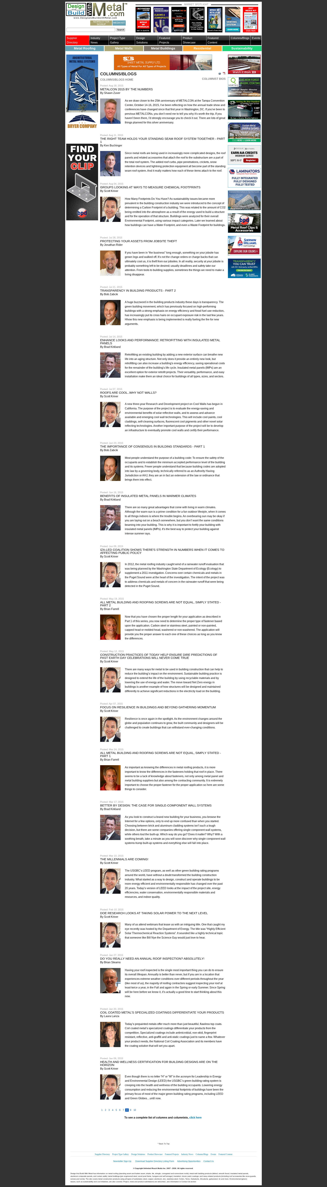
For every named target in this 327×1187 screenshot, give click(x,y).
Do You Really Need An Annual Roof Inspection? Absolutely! (152, 958)
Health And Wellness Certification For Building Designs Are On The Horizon (159, 1063)
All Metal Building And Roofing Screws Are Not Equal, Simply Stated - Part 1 (160, 754)
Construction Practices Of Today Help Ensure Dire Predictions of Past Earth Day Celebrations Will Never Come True (158, 656)
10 (135, 1110)
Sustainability (242, 48)
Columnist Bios (214, 79)
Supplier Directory (72, 40)
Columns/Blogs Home (116, 79)
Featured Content (213, 40)
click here (195, 1117)
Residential (202, 48)
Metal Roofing (85, 48)
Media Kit (119, 22)
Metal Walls (124, 48)
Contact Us (209, 1161)
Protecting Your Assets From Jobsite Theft (138, 241)
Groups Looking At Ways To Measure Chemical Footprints (150, 187)
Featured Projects (164, 40)
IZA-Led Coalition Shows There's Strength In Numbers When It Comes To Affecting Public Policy (162, 551)
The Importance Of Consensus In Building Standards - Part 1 (152, 446)
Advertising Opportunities (188, 1161)
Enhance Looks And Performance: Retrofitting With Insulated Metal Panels (160, 342)
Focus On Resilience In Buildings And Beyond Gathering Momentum (158, 707)
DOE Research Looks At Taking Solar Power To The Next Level (154, 913)
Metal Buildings (163, 48)
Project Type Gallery (117, 40)
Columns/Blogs (240, 38)
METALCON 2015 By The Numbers (126, 89)
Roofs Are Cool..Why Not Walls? (128, 392)
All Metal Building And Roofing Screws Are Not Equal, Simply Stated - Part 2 (160, 604)
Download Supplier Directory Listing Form (154, 1161)
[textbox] (91, 30)
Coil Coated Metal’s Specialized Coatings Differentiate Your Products (162, 1012)
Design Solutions (142, 40)
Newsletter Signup (101, 23)
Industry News (95, 40)
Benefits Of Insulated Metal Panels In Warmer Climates (148, 495)
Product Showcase (189, 40)
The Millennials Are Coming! (124, 859)
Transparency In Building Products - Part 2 (138, 290)
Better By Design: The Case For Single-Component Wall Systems (156, 805)
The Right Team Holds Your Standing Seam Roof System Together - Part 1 (162, 140)
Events (256, 38)
